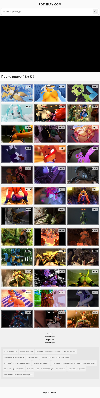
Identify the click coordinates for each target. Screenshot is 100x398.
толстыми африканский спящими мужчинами (46, 368)
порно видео (50, 336)
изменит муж (32, 357)
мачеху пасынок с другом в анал (55, 357)
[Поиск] (95, 11)
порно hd (50, 339)
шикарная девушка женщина (48, 351)
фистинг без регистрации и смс (17, 362)
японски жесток (10, 351)
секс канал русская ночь (14, 357)
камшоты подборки (76, 368)
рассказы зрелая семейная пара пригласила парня (74, 362)
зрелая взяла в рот (41, 362)
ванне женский (26, 351)
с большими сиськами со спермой (18, 374)
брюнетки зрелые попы (14, 368)
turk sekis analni (70, 351)
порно (50, 333)
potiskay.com (50, 4)
